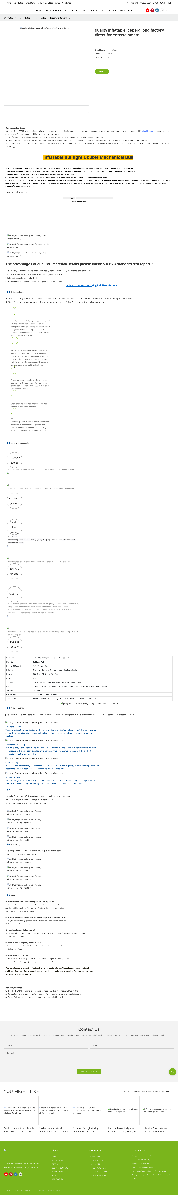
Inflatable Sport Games (130, 1091)
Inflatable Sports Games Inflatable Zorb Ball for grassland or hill (155, 1130)
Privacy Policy (54, 1190)
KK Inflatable (9, 18)
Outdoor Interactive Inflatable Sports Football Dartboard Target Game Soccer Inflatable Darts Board (19, 1130)
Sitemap (42, 1190)
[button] (131, 10)
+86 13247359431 (163, 3)
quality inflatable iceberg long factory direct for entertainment (43, 18)
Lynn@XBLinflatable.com (140, 3)
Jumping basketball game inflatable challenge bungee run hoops (122, 1130)
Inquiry (102, 71)
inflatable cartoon (148, 131)
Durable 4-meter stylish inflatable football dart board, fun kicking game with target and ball (53, 1130)
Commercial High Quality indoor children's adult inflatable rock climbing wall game (87, 1130)
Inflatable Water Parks (151, 1091)
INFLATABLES (167, 1091)
